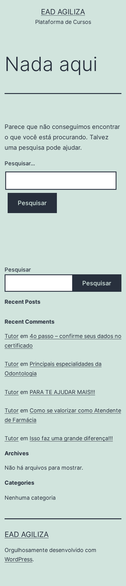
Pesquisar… (20, 163)
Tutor (12, 336)
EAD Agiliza (63, 11)
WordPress (18, 559)
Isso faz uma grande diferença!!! (71, 438)
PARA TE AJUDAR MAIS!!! (62, 392)
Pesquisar (18, 269)
